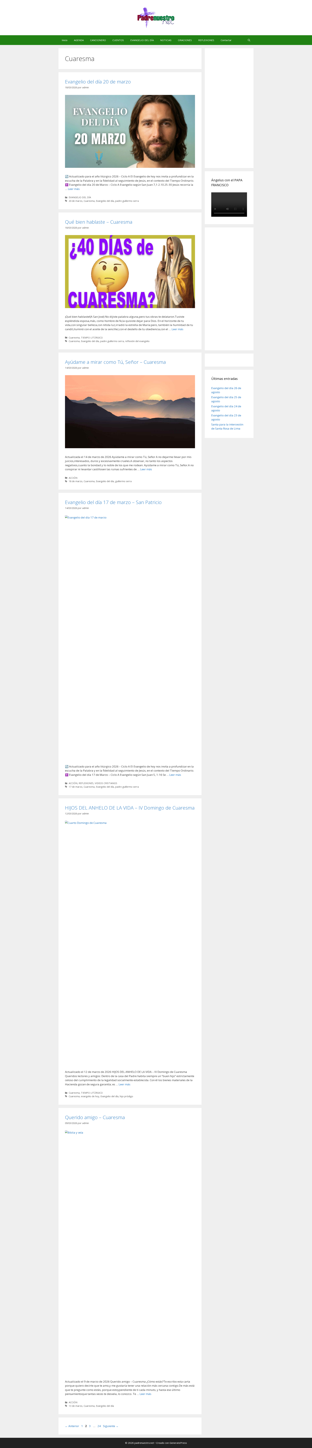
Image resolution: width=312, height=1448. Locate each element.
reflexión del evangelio (137, 341)
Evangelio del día (105, 200)
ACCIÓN (73, 477)
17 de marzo (75, 786)
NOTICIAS (165, 40)
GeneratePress (178, 1442)
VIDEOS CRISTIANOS (106, 783)
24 (99, 1426)
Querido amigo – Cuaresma (95, 1117)
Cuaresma (89, 200)
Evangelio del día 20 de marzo (98, 81)
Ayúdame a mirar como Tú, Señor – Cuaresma (115, 362)
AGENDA (79, 40)
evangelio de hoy (90, 1096)
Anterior (72, 1426)
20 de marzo (75, 200)
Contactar (226, 40)
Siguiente (110, 1426)
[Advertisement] (235, 111)
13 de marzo (75, 1405)
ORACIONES (185, 40)
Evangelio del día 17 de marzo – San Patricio (113, 502)
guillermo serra (123, 481)
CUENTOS (118, 40)
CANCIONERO (98, 40)
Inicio (64, 40)
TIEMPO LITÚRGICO (92, 337)
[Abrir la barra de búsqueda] (249, 40)
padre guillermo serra (127, 200)
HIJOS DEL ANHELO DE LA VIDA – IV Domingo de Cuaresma (130, 807)
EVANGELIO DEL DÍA (142, 40)
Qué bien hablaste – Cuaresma (98, 221)
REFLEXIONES (206, 40)
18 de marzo (75, 481)
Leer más (74, 189)
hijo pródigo (126, 1096)
